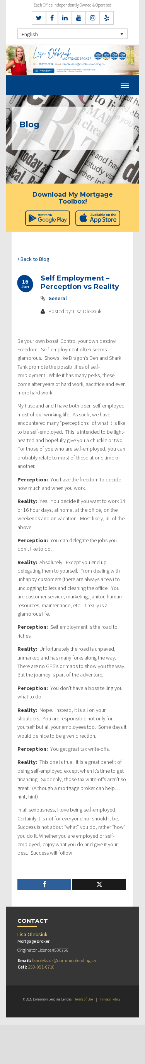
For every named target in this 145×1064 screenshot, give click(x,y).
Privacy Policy (110, 999)
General (57, 298)
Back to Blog (34, 259)
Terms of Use (84, 999)
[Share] (44, 884)
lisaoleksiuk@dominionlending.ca (64, 960)
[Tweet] (99, 884)
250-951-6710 (41, 967)
